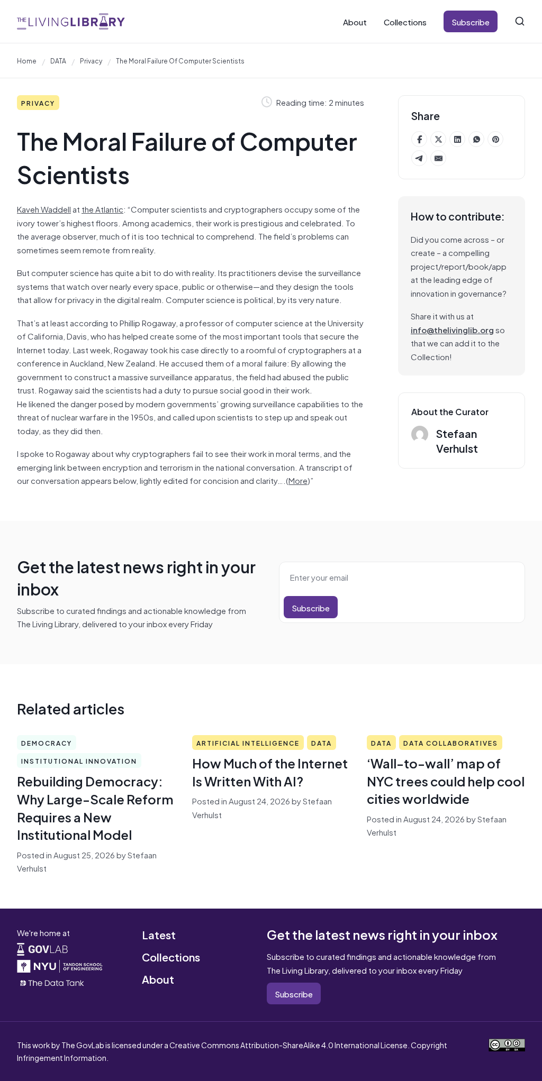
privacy (91, 60)
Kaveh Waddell (44, 208)
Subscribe (470, 21)
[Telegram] (419, 158)
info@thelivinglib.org (452, 329)
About (355, 21)
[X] (438, 139)
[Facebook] (419, 139)
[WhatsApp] (476, 139)
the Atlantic (102, 208)
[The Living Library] (71, 21)
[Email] (438, 158)
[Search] (519, 21)
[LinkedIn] (457, 139)
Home (27, 60)
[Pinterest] (495, 139)
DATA (58, 60)
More (298, 480)
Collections (405, 21)
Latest (159, 934)
